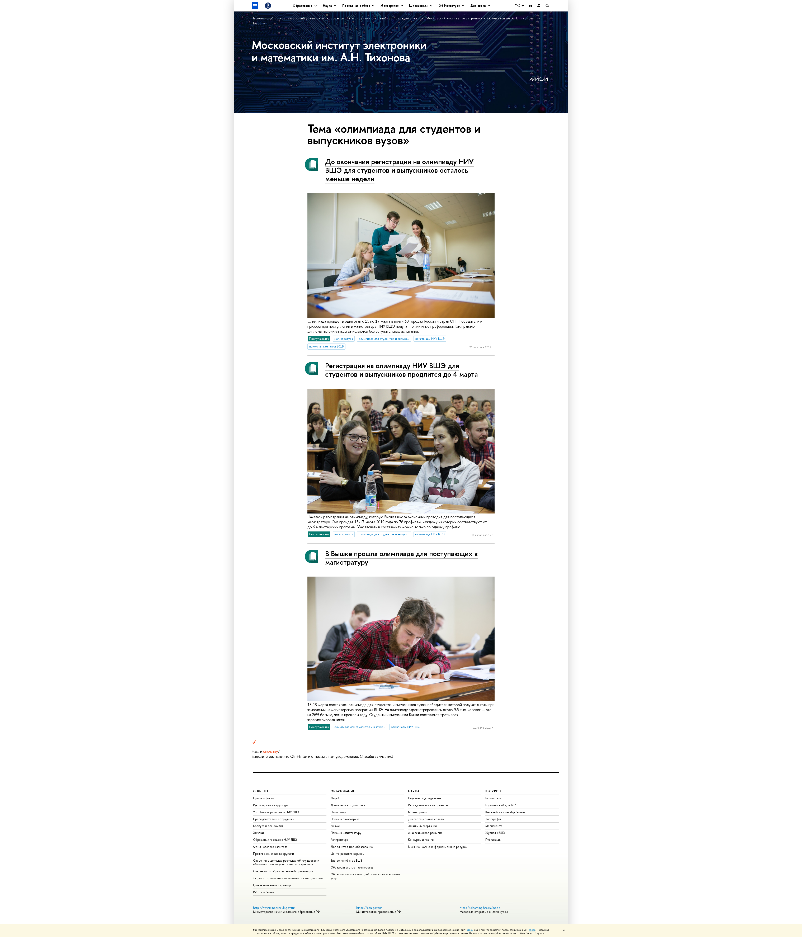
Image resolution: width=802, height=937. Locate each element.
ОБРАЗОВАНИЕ (343, 791)
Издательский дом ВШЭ (501, 805)
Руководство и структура (270, 805)
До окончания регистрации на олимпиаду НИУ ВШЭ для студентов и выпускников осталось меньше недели (399, 170)
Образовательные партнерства (352, 867)
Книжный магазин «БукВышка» (505, 812)
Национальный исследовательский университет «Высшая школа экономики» (311, 18)
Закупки (258, 833)
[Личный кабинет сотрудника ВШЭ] (539, 5)
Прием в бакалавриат (345, 819)
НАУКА (414, 791)
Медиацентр (494, 826)
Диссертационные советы (426, 819)
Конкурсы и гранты (421, 840)
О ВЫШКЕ (261, 791)
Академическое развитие (425, 833)
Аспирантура (339, 840)
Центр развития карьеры (347, 854)
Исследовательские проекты (428, 805)
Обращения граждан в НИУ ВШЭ (275, 840)
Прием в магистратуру (346, 833)
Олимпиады (338, 812)
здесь (470, 930)
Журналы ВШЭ (495, 833)
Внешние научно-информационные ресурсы (437, 847)
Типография (493, 819)
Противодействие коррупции (273, 854)
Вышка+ (336, 826)
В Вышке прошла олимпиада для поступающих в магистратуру (401, 558)
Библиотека (493, 798)
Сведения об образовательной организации (283, 871)
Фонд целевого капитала (270, 847)
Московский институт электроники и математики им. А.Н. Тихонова (480, 18)
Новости (258, 23)
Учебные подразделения (398, 18)
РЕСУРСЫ (493, 791)
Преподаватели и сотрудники (273, 819)
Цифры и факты (263, 798)
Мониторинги (417, 812)
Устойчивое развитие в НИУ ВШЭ (276, 812)
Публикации (493, 840)
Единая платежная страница (272, 885)
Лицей (335, 798)
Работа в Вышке (263, 892)
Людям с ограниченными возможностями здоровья (288, 878)
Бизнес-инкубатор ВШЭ (347, 860)
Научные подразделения (424, 798)
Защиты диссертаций (422, 826)
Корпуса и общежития (268, 826)
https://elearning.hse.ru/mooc (480, 908)
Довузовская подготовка (348, 805)
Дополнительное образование (352, 847)
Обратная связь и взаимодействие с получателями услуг (365, 876)
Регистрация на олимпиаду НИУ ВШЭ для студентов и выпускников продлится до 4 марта (401, 370)
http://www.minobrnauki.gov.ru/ (274, 908)
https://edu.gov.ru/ (369, 908)
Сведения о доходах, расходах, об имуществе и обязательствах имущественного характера (286, 862)
